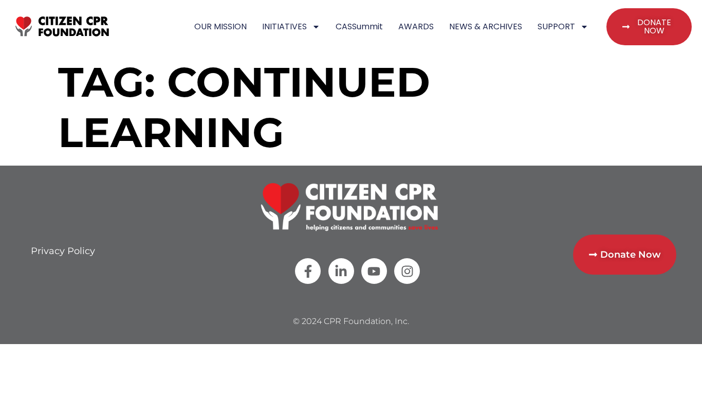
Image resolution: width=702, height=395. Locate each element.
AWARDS (416, 26)
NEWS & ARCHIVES (485, 26)
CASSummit (359, 26)
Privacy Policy (63, 251)
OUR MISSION (220, 26)
